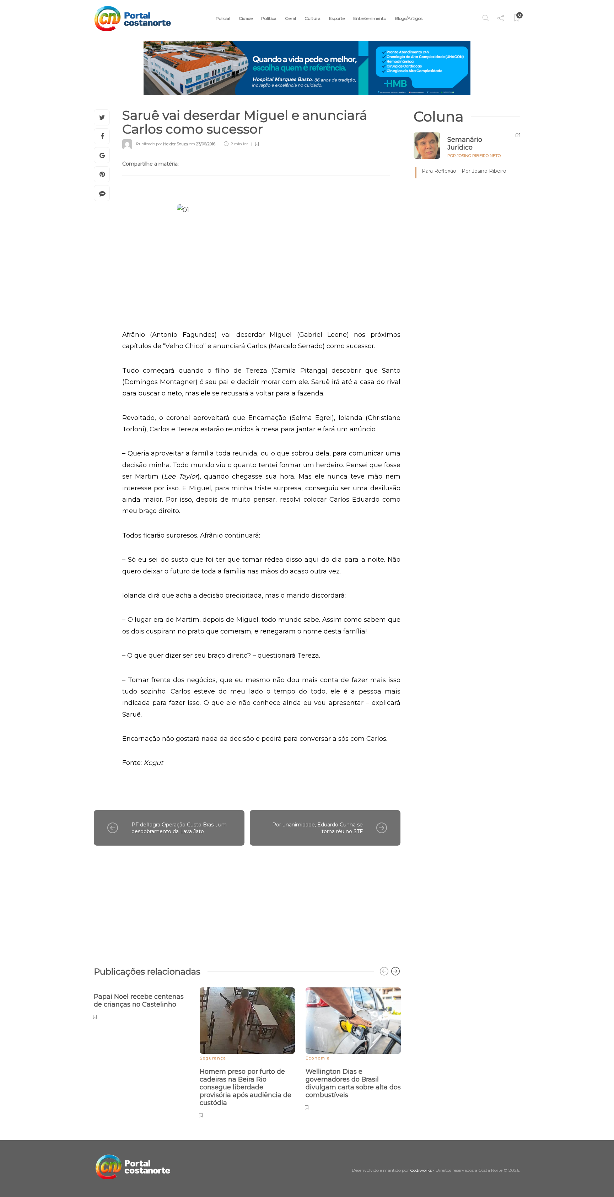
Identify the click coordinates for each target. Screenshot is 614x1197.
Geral (290, 18)
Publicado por (162, 143)
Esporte (337, 18)
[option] (141, 1002)
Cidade (246, 18)
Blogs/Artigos (408, 18)
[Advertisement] (247, 902)
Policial (223, 18)
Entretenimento (369, 18)
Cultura (313, 18)
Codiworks (421, 1170)
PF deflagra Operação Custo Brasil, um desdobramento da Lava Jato (179, 828)
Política (268, 18)
